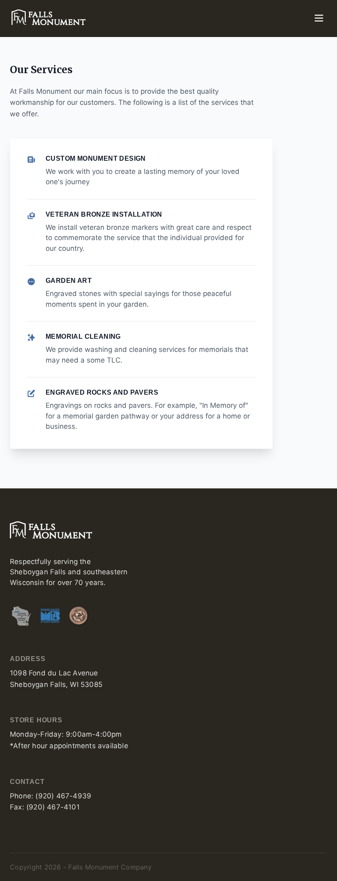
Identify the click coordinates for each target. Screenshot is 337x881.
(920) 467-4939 (63, 796)
